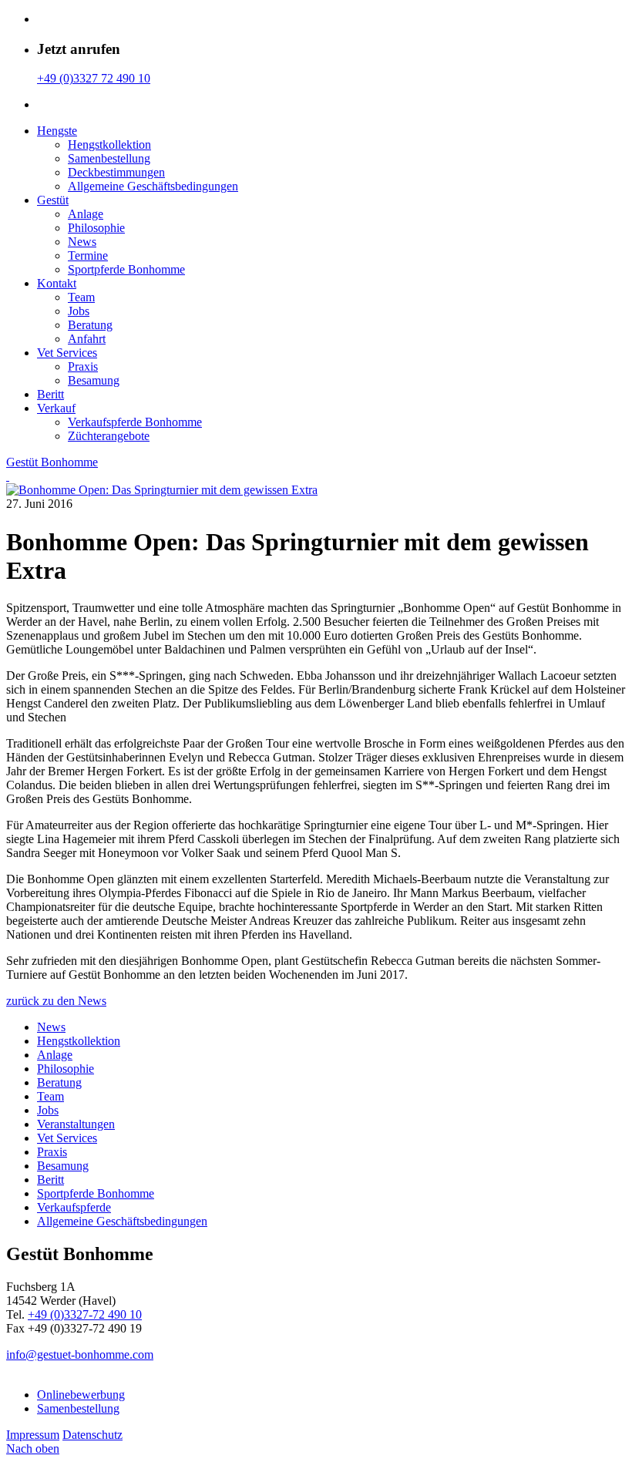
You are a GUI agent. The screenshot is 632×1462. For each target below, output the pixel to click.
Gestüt (53, 200)
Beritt (50, 394)
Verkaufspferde (74, 1207)
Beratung (90, 324)
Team (81, 297)
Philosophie (96, 227)
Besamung (93, 380)
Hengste (57, 130)
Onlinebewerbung (81, 1394)
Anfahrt (87, 338)
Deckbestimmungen (116, 172)
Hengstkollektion (109, 144)
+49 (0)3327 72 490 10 (93, 78)
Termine (88, 255)
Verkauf (56, 408)
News (82, 241)
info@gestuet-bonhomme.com (79, 1354)
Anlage (85, 213)
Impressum (32, 1434)
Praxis (83, 366)
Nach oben (32, 1448)
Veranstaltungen (76, 1124)
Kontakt (56, 283)
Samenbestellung (109, 158)
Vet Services (67, 352)
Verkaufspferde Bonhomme (135, 422)
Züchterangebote (109, 435)
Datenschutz (92, 1434)
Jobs (78, 311)
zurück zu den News (56, 1000)
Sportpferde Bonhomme (126, 269)
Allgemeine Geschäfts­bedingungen (153, 186)
